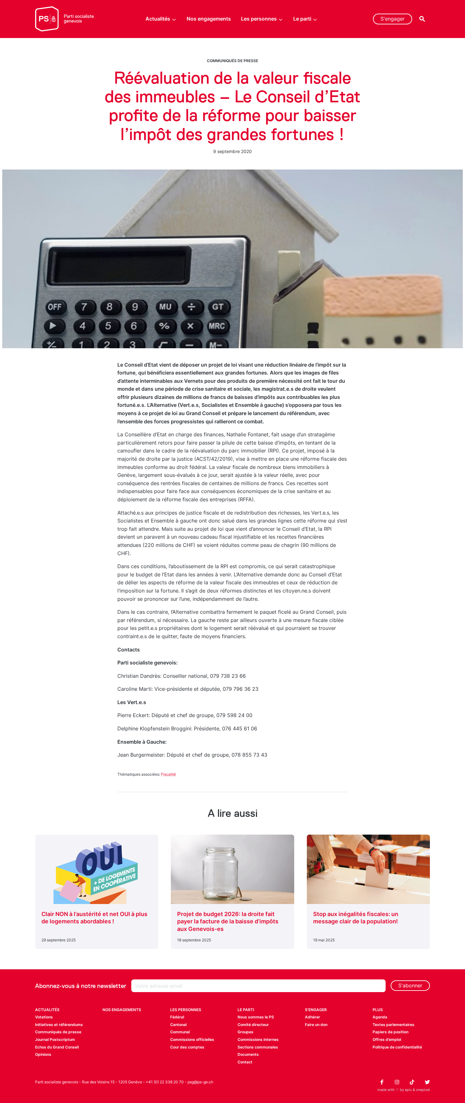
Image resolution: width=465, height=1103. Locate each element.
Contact (245, 1062)
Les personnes (259, 19)
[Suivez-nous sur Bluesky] (427, 1082)
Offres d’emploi (387, 1039)
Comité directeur (253, 1024)
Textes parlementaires (393, 1024)
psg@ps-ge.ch (200, 1082)
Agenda (380, 1017)
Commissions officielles (192, 1039)
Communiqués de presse (232, 60)
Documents (248, 1054)
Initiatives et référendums (59, 1024)
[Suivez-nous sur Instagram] (397, 1082)
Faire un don (316, 1024)
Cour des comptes (187, 1047)
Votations (44, 1017)
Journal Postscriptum (55, 1039)
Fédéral (177, 1017)
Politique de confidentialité (397, 1047)
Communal (180, 1031)
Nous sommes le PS (256, 1017)
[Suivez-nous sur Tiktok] (412, 1082)
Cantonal (178, 1024)
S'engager (393, 19)
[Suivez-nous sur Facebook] (381, 1082)
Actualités (158, 19)
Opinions (43, 1054)
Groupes (245, 1031)
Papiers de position (390, 1031)
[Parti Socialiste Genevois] (64, 19)
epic (408, 1089)
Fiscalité (168, 774)
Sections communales (258, 1047)
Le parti (302, 19)
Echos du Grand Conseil (57, 1047)
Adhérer (312, 1017)
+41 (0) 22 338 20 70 (165, 1082)
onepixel (423, 1089)
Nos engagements (209, 19)
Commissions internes (258, 1039)
